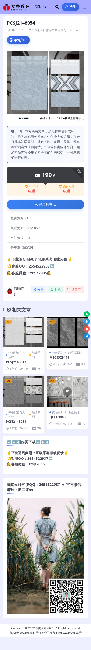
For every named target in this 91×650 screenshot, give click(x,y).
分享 (40, 289)
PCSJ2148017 (16, 362)
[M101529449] (67, 332)
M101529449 (59, 357)
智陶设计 (19, 291)
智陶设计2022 (44, 628)
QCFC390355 (59, 417)
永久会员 (68, 186)
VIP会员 (34, 186)
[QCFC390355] (67, 391)
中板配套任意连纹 (43, 30)
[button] (87, 314)
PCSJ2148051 (16, 421)
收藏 (58, 289)
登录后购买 (47, 204)
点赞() (76, 289)
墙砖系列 (60, 30)
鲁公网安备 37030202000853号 (61, 633)
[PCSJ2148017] (23, 332)
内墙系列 (57, 412)
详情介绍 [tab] (20, 40)
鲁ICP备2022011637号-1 (25, 633)
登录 (72, 7)
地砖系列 (73, 412)
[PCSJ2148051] (23, 391)
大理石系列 (75, 353)
